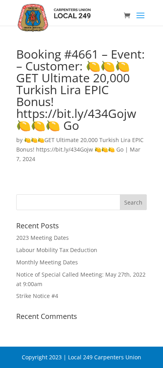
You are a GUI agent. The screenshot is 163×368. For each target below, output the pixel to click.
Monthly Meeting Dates (47, 262)
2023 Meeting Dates (42, 237)
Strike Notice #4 (37, 296)
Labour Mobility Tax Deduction (56, 250)
